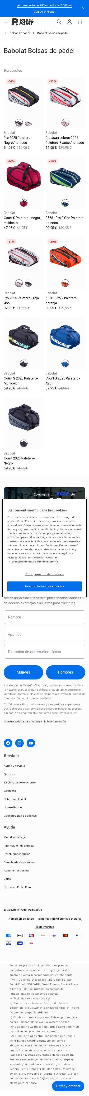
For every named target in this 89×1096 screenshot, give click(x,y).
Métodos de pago (15, 837)
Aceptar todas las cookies (44, 586)
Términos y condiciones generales (59, 918)
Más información (55, 721)
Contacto (10, 790)
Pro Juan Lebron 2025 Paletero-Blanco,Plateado (65, 140)
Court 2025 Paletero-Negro (19, 460)
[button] (6, 22)
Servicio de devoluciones (20, 782)
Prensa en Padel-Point (18, 887)
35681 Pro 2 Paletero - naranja (62, 300)
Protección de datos (21, 918)
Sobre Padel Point (15, 799)
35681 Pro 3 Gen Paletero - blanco (65, 220)
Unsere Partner (13, 807)
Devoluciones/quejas (17, 854)
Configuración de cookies (20, 815)
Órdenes (9, 774)
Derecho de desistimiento (20, 862)
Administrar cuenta (16, 870)
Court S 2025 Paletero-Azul (63, 380)
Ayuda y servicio (14, 766)
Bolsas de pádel (19, 33)
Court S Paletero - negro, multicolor (22, 220)
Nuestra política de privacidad (23, 721)
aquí (64, 553)
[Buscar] (59, 22)
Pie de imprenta (44, 926)
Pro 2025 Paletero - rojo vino (21, 300)
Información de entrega (19, 845)
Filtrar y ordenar (68, 1086)
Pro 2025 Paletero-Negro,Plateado (18, 140)
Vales (7, 879)
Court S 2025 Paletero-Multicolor (21, 380)
